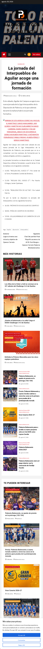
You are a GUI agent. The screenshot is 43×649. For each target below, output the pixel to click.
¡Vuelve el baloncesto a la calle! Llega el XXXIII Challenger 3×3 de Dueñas (20, 322)
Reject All (21, 645)
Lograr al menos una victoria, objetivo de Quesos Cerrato (10, 238)
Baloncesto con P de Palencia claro (21, 31)
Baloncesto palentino (12, 333)
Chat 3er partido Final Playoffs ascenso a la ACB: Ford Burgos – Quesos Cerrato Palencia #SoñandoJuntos (31, 241)
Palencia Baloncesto (12, 342)
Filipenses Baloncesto (12, 340)
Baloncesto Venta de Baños (14, 335)
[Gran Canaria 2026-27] (10, 414)
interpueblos (24, 229)
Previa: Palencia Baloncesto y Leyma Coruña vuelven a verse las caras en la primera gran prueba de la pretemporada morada (20, 553)
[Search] (25, 54)
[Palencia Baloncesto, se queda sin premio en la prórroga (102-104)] (10, 377)
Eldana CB (21, 64)
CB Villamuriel (19, 338)
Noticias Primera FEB (24, 371)
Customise (21, 640)
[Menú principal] (9, 54)
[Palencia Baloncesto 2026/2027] (10, 448)
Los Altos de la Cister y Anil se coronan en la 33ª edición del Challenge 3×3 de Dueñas (21, 285)
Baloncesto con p (11, 96)
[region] (21, 633)
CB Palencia (9, 338)
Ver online (36, 54)
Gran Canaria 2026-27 (13, 590)
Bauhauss (19, 518)
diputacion (16, 229)
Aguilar (9, 229)
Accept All (21, 635)
